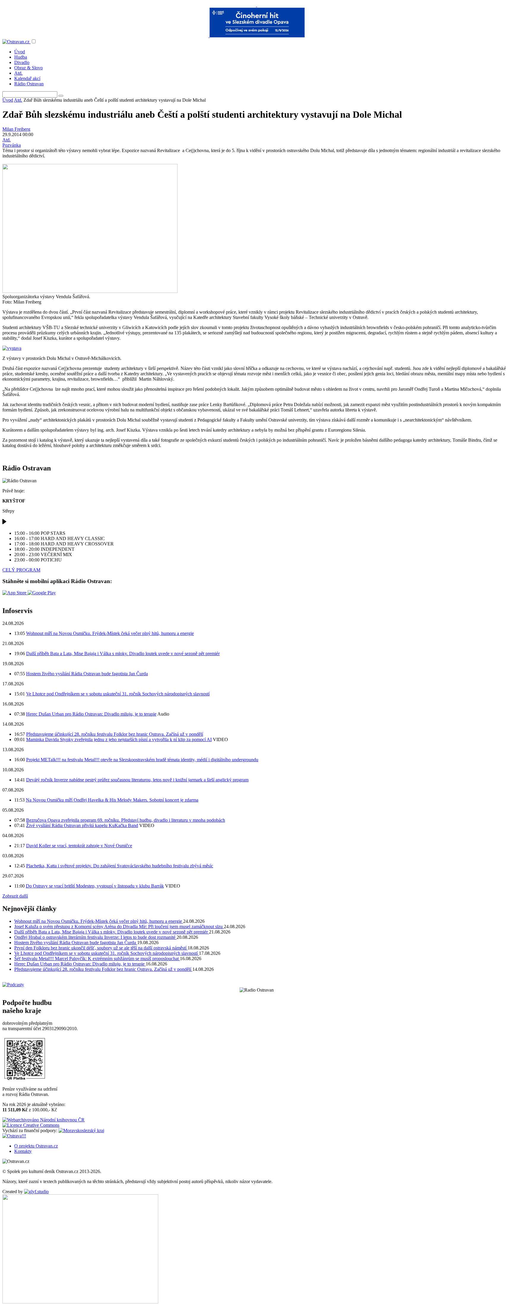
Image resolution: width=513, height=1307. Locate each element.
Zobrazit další (15, 896)
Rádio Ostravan (29, 83)
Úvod (19, 51)
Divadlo (21, 62)
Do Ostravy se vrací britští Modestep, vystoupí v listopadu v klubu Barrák (95, 885)
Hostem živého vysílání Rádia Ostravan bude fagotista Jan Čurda (87, 673)
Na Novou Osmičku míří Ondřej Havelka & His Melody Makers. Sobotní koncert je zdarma (112, 799)
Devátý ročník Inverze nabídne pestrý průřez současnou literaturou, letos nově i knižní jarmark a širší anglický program (137, 779)
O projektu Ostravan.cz (36, 1145)
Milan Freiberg (16, 129)
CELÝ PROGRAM (21, 569)
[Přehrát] (4, 523)
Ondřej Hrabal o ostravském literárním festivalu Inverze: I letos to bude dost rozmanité (95, 937)
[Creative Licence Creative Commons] (30, 1125)
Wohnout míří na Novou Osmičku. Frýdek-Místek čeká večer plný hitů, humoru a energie (110, 633)
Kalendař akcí (27, 78)
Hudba (20, 57)
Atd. (18, 73)
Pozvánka (11, 145)
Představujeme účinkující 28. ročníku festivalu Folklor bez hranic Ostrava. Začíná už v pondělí (114, 734)
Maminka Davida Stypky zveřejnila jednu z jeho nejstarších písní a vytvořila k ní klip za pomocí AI (119, 739)
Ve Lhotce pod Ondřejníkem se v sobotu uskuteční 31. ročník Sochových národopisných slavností (118, 693)
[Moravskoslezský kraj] (81, 1130)
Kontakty (23, 1151)
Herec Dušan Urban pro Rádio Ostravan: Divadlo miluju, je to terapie (91, 713)
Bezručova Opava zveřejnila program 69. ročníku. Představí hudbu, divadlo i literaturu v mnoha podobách (125, 820)
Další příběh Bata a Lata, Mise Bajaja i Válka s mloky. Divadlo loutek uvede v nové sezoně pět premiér (123, 653)
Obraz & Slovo (28, 67)
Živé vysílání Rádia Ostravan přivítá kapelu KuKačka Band (82, 825)
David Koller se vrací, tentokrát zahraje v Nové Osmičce (79, 845)
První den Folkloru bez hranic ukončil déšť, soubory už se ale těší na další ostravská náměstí (101, 947)
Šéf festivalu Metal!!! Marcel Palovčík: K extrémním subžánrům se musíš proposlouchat (97, 958)
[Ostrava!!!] (14, 1135)
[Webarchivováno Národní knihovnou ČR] (43, 1119)
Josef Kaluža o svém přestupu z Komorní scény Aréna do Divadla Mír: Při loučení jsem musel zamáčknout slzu (119, 926)
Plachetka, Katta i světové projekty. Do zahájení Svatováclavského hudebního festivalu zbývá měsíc (119, 865)
